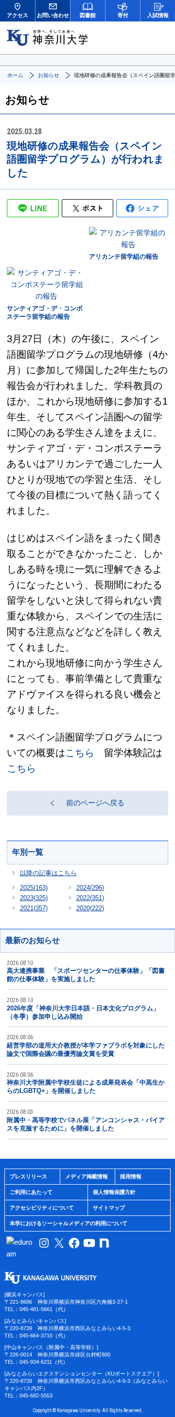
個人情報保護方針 (114, 1192)
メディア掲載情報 (86, 1176)
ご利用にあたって (31, 1192)
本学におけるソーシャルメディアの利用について (68, 1223)
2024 (90, 887)
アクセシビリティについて (42, 1208)
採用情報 (130, 1176)
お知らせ (48, 75)
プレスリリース (28, 1176)
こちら (79, 752)
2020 (90, 908)
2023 (34, 898)
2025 (34, 887)
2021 (34, 908)
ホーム (15, 75)
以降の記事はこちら (48, 873)
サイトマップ (109, 1208)
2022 (90, 898)
